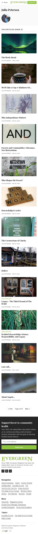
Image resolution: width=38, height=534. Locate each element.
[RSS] (10, 471)
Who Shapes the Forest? (12, 180)
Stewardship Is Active (11, 210)
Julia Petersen (6, 60)
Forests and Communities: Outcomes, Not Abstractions (18, 149)
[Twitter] (6, 471)
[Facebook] (2, 471)
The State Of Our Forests (23, 515)
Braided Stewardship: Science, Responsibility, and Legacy (15, 335)
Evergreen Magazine (12, 525)
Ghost (6, 528)
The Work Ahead (8, 57)
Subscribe (32, 2)
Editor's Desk (6, 518)
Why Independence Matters (13, 117)
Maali (11, 528)
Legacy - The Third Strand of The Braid (16, 302)
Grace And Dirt (6, 298)
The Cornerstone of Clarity (13, 240)
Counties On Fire (7, 515)
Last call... (6, 367)
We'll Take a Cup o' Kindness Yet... (16, 87)
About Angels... (8, 397)
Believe (4, 270)
